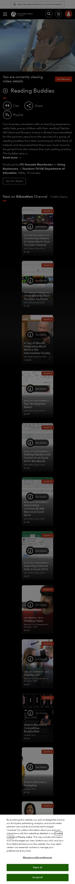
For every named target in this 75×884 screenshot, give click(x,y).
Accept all (37, 877)
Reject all (37, 867)
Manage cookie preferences (37, 857)
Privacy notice (25, 837)
